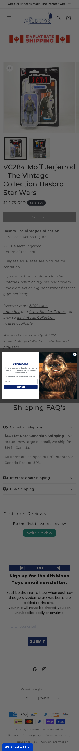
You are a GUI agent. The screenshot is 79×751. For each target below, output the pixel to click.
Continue (20, 387)
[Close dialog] (74, 354)
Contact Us (19, 747)
